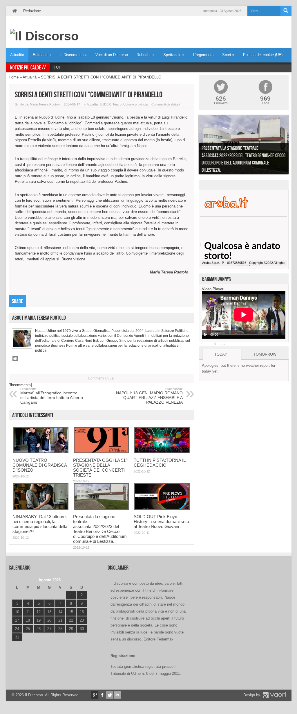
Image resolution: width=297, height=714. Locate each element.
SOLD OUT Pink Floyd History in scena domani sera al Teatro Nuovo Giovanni (161, 521)
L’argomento (203, 55)
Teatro (117, 104)
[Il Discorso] (44, 36)
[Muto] (215, 343)
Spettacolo (173, 55)
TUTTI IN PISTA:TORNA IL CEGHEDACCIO (159, 463)
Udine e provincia (135, 104)
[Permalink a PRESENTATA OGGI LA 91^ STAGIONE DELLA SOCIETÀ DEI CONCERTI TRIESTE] (101, 452)
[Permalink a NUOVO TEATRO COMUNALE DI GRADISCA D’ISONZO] (40, 452)
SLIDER (105, 104)
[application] (243, 315)
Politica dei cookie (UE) (262, 55)
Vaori (274, 695)
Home (14, 11)
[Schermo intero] (223, 343)
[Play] (205, 334)
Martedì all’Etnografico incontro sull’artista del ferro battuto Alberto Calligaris (51, 396)
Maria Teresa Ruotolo (45, 104)
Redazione (32, 11)
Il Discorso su (73, 55)
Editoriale (42, 55)
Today (220, 354)
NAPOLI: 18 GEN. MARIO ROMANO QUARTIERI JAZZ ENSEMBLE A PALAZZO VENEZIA (149, 396)
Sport (228, 55)
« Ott (16, 644)
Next (282, 146)
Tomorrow (264, 354)
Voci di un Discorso (111, 55)
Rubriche (146, 55)
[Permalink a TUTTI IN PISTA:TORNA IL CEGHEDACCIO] (162, 452)
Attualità (17, 55)
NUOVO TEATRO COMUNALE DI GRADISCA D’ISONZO (39, 465)
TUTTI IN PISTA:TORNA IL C (79, 67)
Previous (204, 146)
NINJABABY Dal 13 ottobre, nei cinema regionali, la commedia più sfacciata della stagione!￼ (39, 524)
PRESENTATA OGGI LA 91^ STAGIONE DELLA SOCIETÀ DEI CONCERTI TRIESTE (100, 467)
